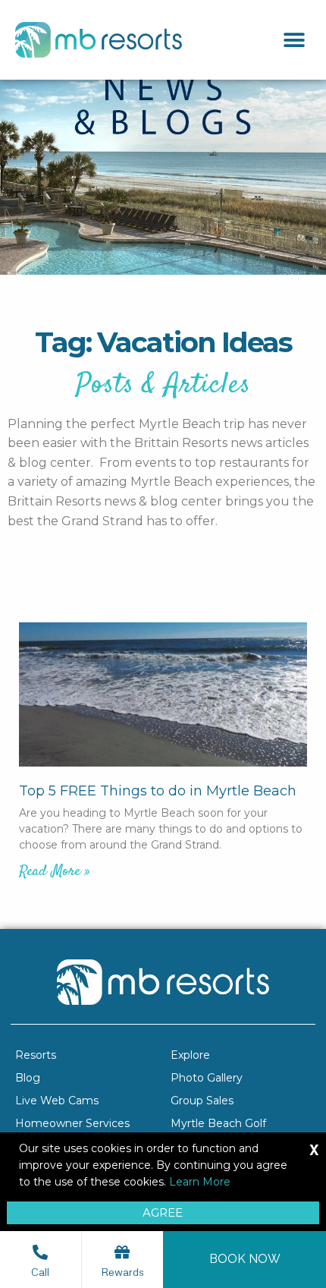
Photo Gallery (207, 1078)
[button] (294, 40)
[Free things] (163, 694)
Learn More (199, 1182)
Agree (163, 1212)
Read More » (54, 872)
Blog (27, 1078)
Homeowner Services (72, 1123)
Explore (190, 1055)
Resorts (35, 1055)
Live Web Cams (57, 1100)
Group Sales (202, 1100)
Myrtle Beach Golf (218, 1123)
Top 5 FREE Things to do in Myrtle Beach (157, 791)
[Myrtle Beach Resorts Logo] (98, 40)
